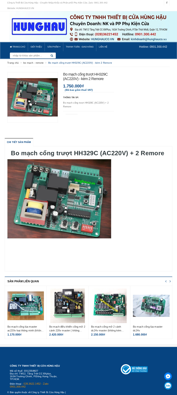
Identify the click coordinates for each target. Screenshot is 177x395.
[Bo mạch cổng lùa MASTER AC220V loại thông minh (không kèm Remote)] (25, 306)
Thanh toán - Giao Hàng (80, 47)
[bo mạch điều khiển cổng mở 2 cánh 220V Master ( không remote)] (67, 306)
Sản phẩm (53, 47)
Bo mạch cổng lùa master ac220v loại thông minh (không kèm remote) (25, 330)
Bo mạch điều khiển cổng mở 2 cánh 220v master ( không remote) (67, 330)
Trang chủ (18, 47)
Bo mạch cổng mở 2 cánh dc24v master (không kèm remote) (106, 330)
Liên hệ (103, 47)
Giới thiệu (36, 47)
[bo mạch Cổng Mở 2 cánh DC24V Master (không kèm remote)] (109, 306)
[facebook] (167, 3)
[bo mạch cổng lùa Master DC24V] (151, 306)
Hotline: (153, 46)
